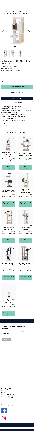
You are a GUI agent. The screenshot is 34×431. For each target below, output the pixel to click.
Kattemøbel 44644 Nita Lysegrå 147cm (8, 264)
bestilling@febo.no (12, 397)
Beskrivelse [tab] (17, 98)
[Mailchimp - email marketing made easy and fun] (22, 339)
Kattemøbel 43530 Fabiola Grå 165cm (25, 154)
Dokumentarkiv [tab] (17, 102)
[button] (15, 46)
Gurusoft (17, 428)
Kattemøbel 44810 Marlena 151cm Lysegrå (8, 154)
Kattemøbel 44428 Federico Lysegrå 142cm (8, 227)
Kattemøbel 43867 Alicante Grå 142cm (8, 191)
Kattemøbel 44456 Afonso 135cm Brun (25, 264)
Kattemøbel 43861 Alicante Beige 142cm (25, 191)
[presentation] (3, 32)
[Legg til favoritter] (13, 138)
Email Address (6, 333)
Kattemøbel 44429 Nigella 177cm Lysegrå (25, 227)
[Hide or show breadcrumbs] (28, 14)
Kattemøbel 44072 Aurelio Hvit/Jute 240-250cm (8, 300)
